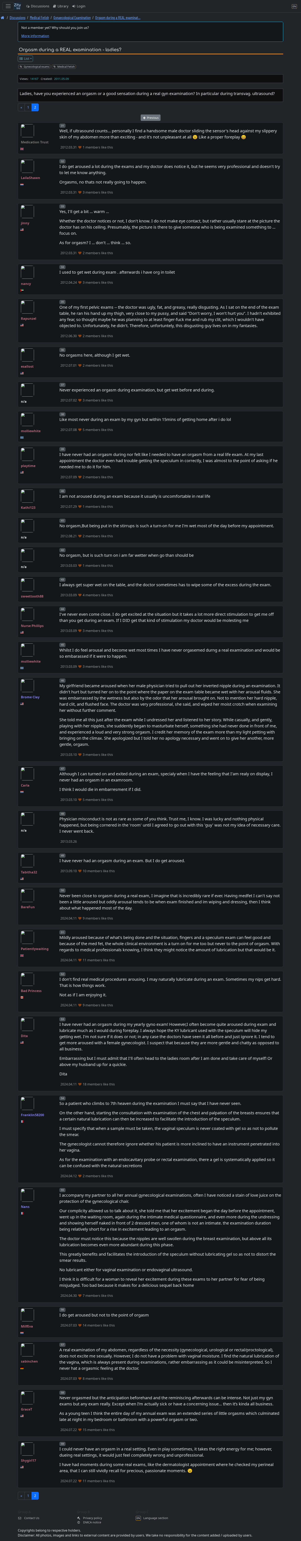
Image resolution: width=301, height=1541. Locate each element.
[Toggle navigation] (8, 6)
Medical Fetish (39, 17)
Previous (152, 118)
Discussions (39, 6)
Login (80, 6)
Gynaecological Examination (72, 17)
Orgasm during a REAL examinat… (117, 17)
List (26, 58)
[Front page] (2, 17)
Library (62, 6)
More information (35, 36)
